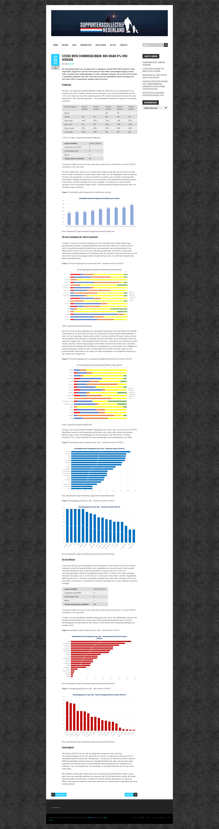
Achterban (101, 45)
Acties (113, 45)
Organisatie (86, 45)
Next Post (129, 794)
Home (55, 45)
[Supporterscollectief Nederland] (109, 11)
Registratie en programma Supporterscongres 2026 (153, 94)
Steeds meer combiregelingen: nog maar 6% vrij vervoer (94, 57)
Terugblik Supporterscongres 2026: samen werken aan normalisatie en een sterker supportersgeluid (155, 85)
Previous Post (60, 794)
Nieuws (65, 45)
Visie (74, 45)
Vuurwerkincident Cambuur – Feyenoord (154, 63)
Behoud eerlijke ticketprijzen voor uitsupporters (154, 76)
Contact (124, 45)
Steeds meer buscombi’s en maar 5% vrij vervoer (153, 70)
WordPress (90, 817)
